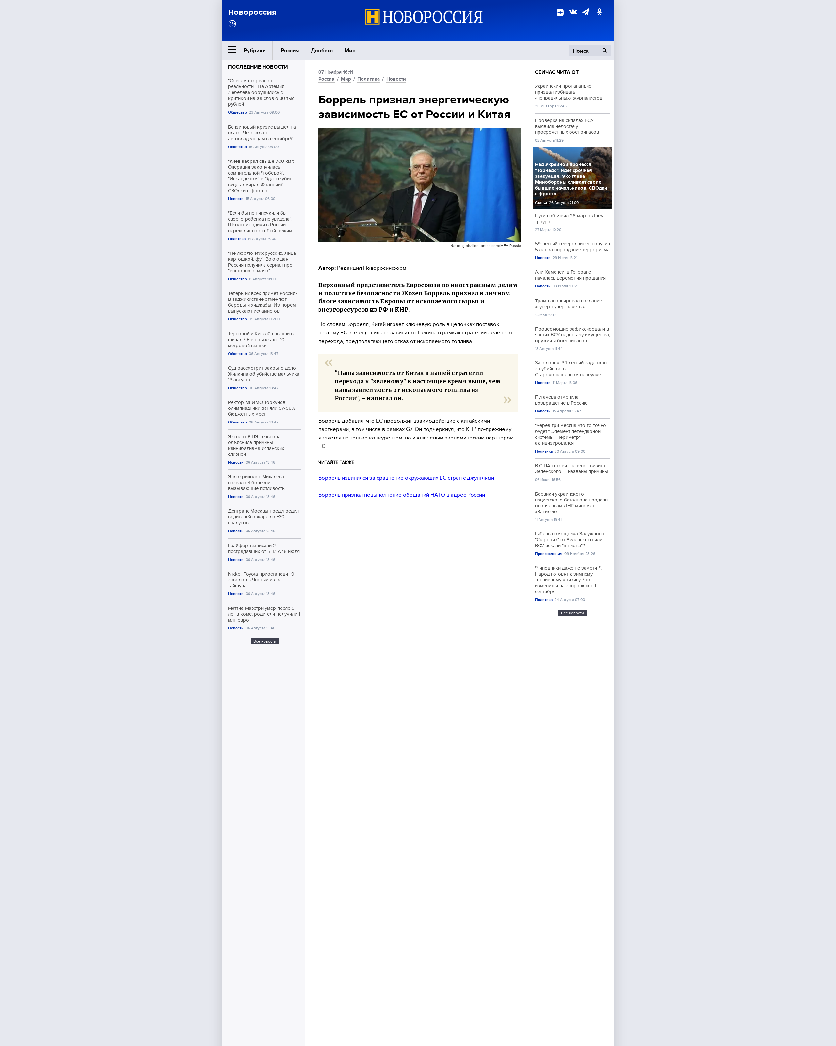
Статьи (541, 203)
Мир (350, 50)
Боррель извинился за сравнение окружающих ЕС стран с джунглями (406, 478)
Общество (237, 112)
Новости (236, 199)
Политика (237, 239)
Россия (290, 50)
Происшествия (548, 554)
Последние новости (258, 67)
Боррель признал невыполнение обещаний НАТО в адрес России (401, 495)
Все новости (264, 641)
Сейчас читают (557, 72)
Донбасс (322, 50)
